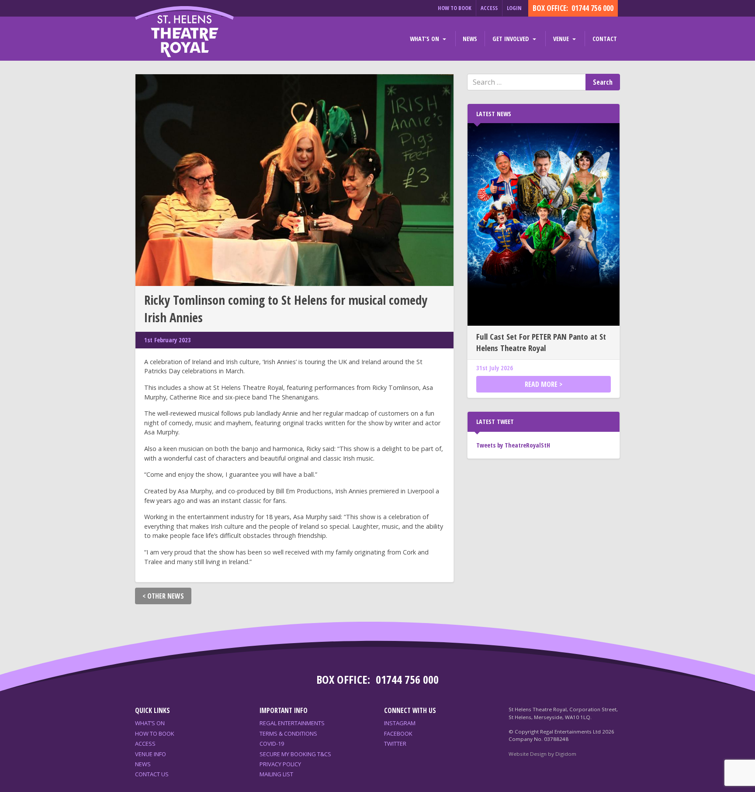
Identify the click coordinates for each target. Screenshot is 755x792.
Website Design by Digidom (542, 754)
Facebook (398, 733)
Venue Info (150, 754)
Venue (562, 38)
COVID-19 (272, 743)
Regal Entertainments (292, 723)
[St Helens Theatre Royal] (184, 32)
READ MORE (541, 384)
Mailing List (276, 774)
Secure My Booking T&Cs (295, 754)
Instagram (400, 723)
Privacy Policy (280, 764)
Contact (604, 38)
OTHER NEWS (165, 596)
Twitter (395, 743)
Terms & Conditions (288, 733)
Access (489, 8)
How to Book (454, 8)
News (470, 38)
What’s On (425, 38)
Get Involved (511, 38)
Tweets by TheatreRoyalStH (513, 445)
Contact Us (152, 774)
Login (514, 8)
